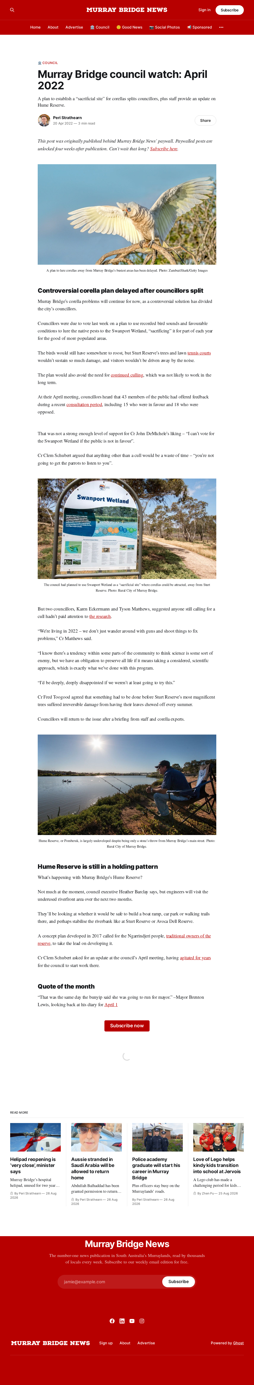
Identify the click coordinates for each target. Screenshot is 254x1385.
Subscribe (230, 10)
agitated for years (195, 957)
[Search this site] (12, 10)
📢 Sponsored (199, 27)
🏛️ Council (99, 27)
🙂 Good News (129, 27)
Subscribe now (127, 1026)
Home (35, 27)
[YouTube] (131, 1321)
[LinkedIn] (122, 1321)
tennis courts (199, 353)
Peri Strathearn (67, 117)
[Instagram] (141, 1321)
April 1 (111, 1004)
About (53, 27)
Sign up (106, 1343)
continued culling (127, 375)
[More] (221, 27)
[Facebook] (112, 1321)
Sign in (204, 9)
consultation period (84, 404)
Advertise (74, 27)
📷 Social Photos (164, 27)
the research (100, 616)
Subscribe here (163, 148)
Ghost (238, 1343)
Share (205, 120)
